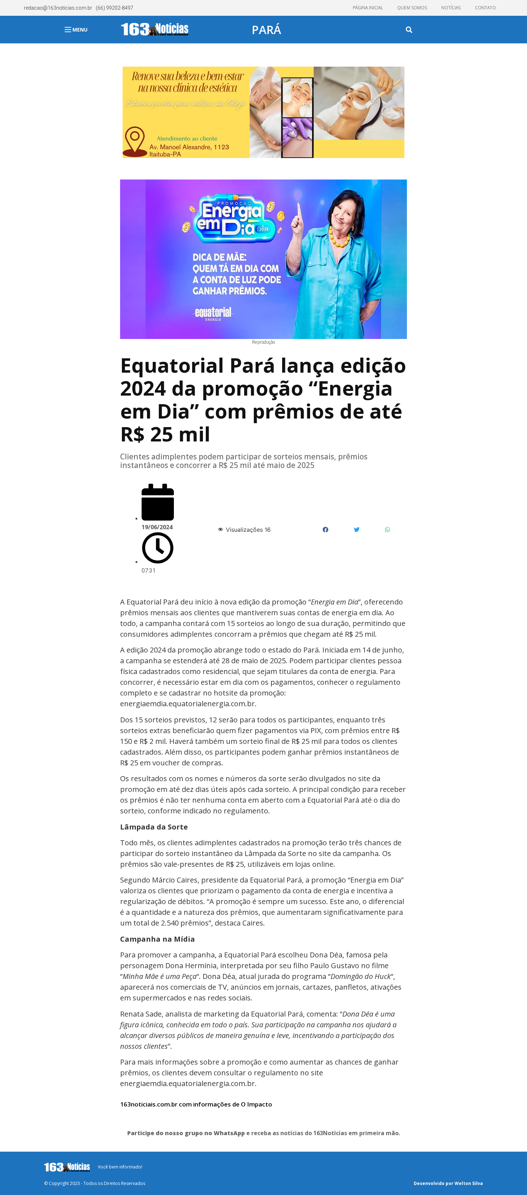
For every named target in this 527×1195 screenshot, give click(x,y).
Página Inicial (368, 8)
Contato (485, 8)
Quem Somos (412, 8)
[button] (409, 29)
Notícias (451, 8)
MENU (79, 29)
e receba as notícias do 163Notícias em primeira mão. (263, 1133)
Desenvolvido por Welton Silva (448, 1183)
